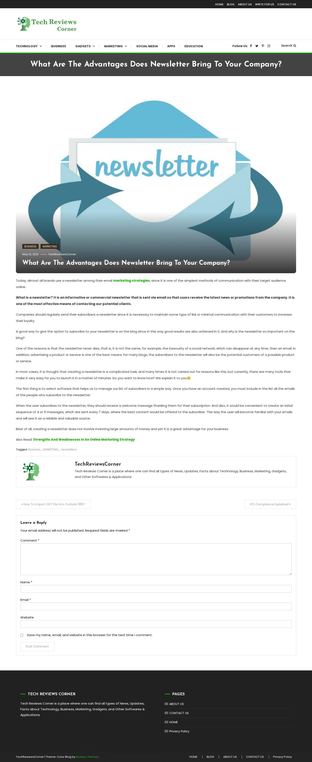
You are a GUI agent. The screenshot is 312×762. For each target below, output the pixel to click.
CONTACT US (286, 4)
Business (34, 449)
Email (25, 600)
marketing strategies (131, 280)
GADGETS (83, 46)
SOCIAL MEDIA (147, 46)
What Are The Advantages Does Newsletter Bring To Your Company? (126, 263)
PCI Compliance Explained (269, 504)
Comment (29, 540)
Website (27, 617)
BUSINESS (58, 46)
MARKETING (113, 46)
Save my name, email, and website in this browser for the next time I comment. (89, 635)
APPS (171, 46)
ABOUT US (245, 4)
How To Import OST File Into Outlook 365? (54, 504)
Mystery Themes (87, 757)
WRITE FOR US (264, 4)
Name (26, 582)
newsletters (69, 449)
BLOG (231, 4)
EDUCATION (193, 46)
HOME (219, 4)
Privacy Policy (179, 731)
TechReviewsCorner (62, 254)
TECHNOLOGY (27, 46)
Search (286, 45)
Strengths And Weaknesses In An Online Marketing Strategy (84, 439)
